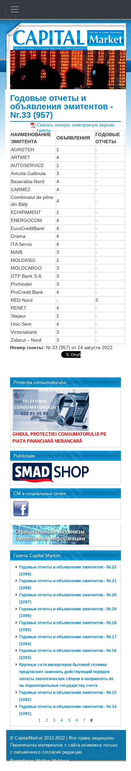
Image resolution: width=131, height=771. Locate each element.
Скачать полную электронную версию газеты (76, 125)
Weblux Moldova (52, 760)
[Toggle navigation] (14, 9)
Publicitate (24, 455)
